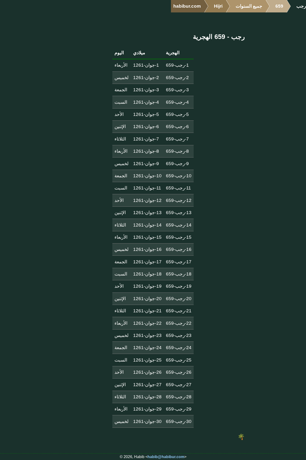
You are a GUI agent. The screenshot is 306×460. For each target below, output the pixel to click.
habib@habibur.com (166, 457)
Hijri (218, 6)
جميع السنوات (249, 6)
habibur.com (187, 6)
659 (279, 6)
